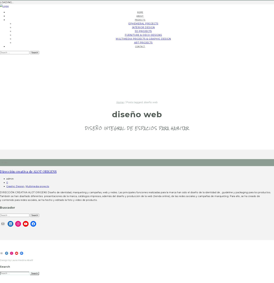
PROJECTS (140, 20)
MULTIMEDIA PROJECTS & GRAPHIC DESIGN (143, 38)
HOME (140, 12)
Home (120, 102)
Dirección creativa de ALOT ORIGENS (28, 171)
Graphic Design (15, 186)
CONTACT (140, 46)
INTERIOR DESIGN (143, 27)
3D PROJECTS (143, 31)
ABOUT (140, 16)
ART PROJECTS (143, 42)
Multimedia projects (37, 186)
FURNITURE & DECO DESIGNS (143, 35)
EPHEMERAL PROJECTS (143, 23)
